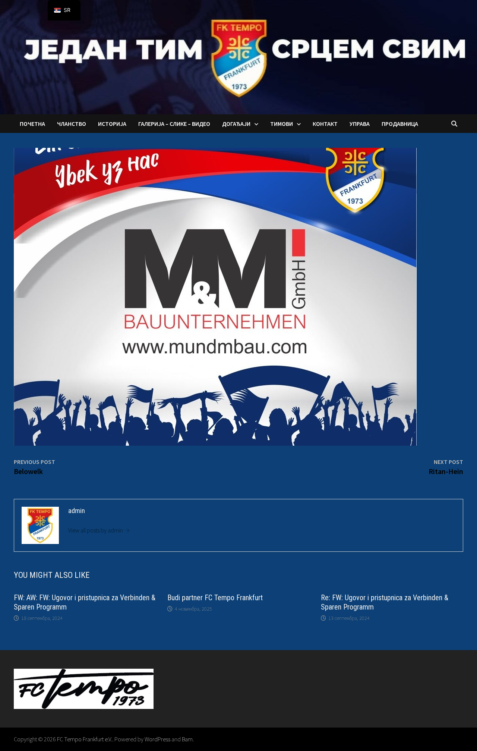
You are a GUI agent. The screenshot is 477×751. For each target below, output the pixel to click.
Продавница (400, 123)
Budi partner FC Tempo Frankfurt (215, 597)
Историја (112, 123)
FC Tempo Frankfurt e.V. (84, 739)
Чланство (71, 123)
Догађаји (236, 123)
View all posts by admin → (99, 530)
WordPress (157, 739)
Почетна (32, 123)
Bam (187, 739)
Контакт (325, 123)
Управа (360, 123)
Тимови (281, 123)
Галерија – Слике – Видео (174, 123)
